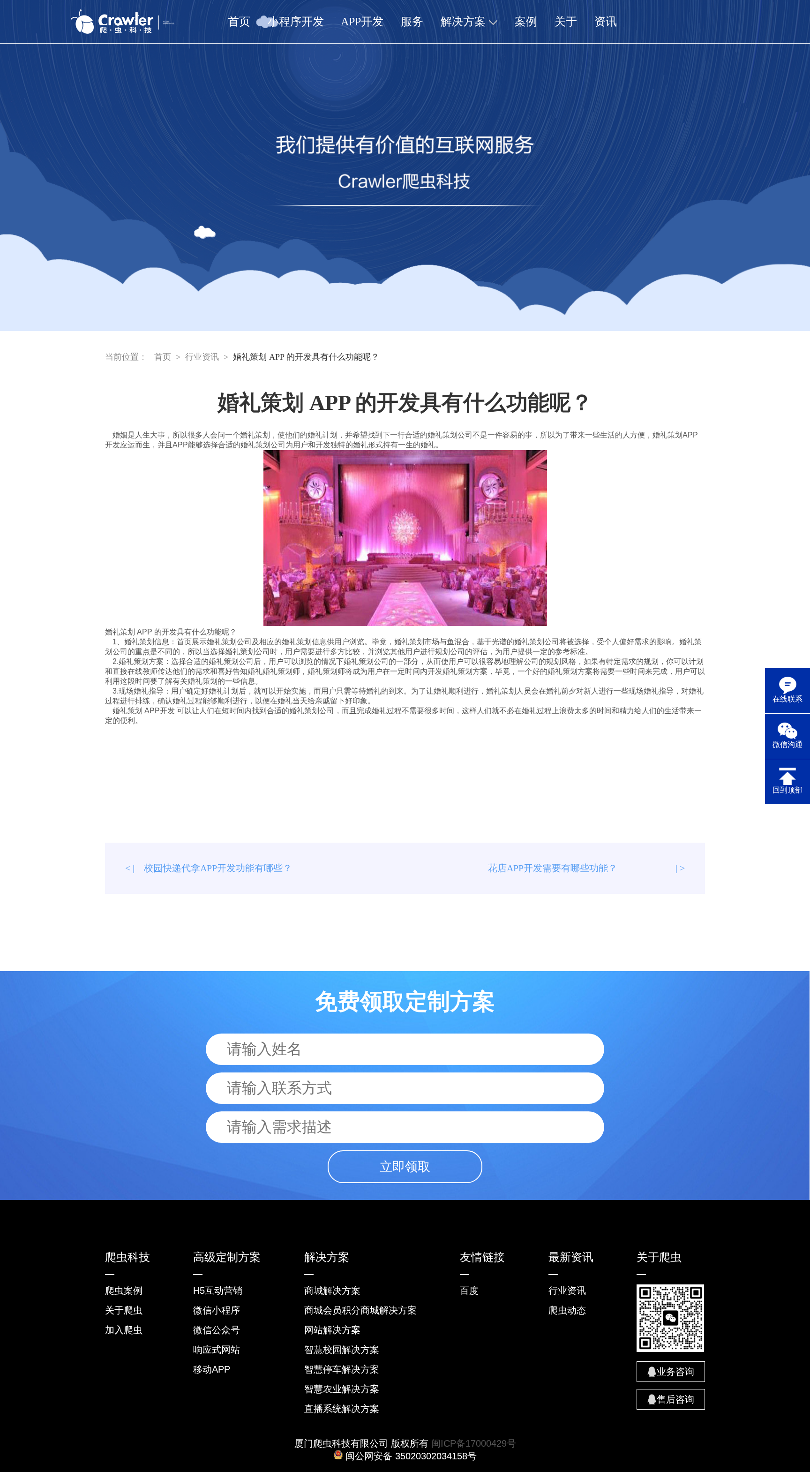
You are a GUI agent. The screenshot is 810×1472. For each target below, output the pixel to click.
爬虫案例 (123, 1290)
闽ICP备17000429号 (473, 1443)
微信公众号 (216, 1330)
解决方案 (464, 21)
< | (208, 868)
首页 (239, 21)
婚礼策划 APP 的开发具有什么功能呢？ (306, 357)
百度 (469, 1290)
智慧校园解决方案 (341, 1349)
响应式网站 (216, 1349)
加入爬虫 (123, 1330)
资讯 (605, 21)
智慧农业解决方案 (341, 1389)
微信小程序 (216, 1310)
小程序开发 (296, 21)
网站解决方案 (332, 1330)
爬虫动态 (567, 1310)
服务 (412, 21)
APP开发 (362, 21)
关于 (566, 21)
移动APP (211, 1369)
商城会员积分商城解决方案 (360, 1310)
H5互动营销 (217, 1290)
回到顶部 (787, 790)
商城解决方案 (332, 1290)
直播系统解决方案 (341, 1409)
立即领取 (405, 1167)
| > (586, 868)
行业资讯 (202, 357)
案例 (526, 21)
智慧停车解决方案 (341, 1369)
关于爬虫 (123, 1310)
